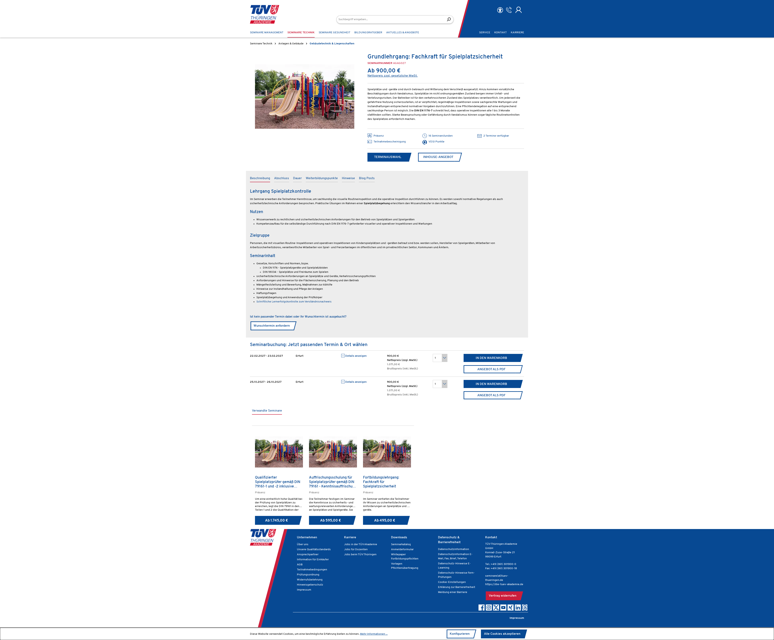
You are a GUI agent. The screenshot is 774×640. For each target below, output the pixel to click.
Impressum (304, 589)
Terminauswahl (387, 157)
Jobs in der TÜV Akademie (360, 544)
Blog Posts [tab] (367, 178)
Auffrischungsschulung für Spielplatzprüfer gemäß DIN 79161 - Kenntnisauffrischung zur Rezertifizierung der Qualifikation (333, 482)
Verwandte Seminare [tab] (267, 410)
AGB (300, 564)
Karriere (350, 537)
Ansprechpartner (307, 554)
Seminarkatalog (401, 544)
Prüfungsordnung (308, 574)
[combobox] (390, 19)
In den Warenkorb (491, 358)
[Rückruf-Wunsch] (509, 10)
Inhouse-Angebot (438, 157)
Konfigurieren (460, 634)
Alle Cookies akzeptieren (502, 634)
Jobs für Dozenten (356, 549)
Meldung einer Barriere (452, 592)
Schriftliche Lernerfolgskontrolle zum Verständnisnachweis (294, 301)
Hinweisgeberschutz (310, 584)
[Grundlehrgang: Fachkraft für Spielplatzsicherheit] (304, 96)
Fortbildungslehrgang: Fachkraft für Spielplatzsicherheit (381, 482)
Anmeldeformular (402, 549)
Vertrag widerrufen (502, 595)
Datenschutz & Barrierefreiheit (449, 540)
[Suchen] (449, 19)
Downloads (399, 537)
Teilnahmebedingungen (312, 569)
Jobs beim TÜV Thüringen (360, 554)
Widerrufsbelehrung (309, 579)
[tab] (260, 178)
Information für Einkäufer (313, 559)
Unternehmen (307, 537)
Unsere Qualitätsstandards (314, 549)
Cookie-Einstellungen (452, 582)
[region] (304, 96)
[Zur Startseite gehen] (264, 14)
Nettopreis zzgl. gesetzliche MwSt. (392, 75)
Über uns (302, 544)
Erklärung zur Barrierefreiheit (456, 587)
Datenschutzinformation (453, 549)
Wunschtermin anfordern (272, 325)
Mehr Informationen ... (374, 634)
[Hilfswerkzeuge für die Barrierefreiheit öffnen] (500, 10)
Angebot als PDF (491, 369)
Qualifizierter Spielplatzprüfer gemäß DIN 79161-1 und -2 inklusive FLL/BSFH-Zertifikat (277, 482)
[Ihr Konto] (518, 10)
